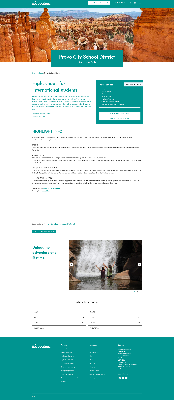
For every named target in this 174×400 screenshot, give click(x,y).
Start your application (44, 231)
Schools (40, 73)
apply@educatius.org (125, 349)
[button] (139, 264)
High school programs (68, 356)
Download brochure (119, 114)
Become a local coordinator (70, 378)
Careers (92, 367)
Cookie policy (94, 378)
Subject (37, 323)
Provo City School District (51, 188)
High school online (67, 360)
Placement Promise (67, 363)
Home (34, 73)
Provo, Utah (45, 191)
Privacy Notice (94, 370)
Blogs (91, 360)
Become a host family (68, 367)
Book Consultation (119, 118)
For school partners (67, 374)
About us (92, 349)
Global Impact (94, 352)
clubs (92, 312)
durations (94, 328)
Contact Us (64, 349)
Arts (36, 317)
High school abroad (67, 352)
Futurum (63, 381)
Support (92, 363)
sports (93, 323)
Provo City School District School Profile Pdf (61, 224)
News (91, 356)
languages (39, 328)
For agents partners (67, 370)
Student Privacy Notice (97, 374)
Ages (36, 312)
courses (93, 317)
